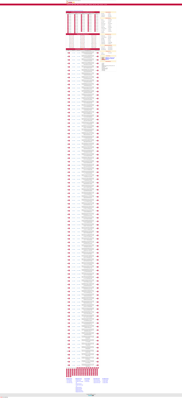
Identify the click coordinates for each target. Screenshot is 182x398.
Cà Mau (109, 24)
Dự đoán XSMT (105, 381)
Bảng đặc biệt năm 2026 (79, 391)
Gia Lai (109, 39)
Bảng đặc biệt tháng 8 (79, 390)
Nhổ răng (103, 70)
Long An (109, 28)
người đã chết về (104, 68)
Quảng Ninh (103, 15)
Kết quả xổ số (69, 378)
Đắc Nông (102, 39)
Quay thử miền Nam (97, 382)
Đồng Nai (109, 26)
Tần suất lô (110, 52)
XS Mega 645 (87, 380)
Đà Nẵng (102, 38)
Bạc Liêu (102, 22)
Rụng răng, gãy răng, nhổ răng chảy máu (108, 65)
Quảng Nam (103, 43)
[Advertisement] (91, 8)
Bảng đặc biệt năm (79, 389)
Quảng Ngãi (110, 42)
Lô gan (102, 52)
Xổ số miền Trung (69, 382)
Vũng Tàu (102, 32)
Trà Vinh (102, 31)
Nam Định (109, 16)
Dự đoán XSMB (105, 380)
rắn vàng (103, 69)
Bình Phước (110, 23)
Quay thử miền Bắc (97, 380)
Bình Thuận (103, 24)
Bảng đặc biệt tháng (79, 388)
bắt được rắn (104, 66)
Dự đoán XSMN (105, 382)
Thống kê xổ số (78, 378)
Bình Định (109, 37)
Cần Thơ (102, 26)
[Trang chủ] (70, 2)
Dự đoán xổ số (105, 378)
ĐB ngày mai (103, 48)
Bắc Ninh (109, 15)
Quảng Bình (103, 42)
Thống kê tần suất (78, 383)
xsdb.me (94, 394)
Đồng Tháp (103, 27)
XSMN (1, 397)
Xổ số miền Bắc (69, 380)
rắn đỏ (103, 63)
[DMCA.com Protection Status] (91, 395)
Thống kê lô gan (78, 380)
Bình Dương (103, 23)
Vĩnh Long (109, 31)
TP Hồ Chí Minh (103, 28)
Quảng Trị (109, 43)
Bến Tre (109, 22)
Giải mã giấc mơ (108, 61)
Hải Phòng (103, 16)
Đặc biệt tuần (110, 48)
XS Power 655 (87, 381)
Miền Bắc (102, 13)
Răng (103, 64)
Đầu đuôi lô (103, 54)
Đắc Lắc (109, 38)
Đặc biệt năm (110, 49)
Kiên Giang (110, 19)
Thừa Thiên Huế (103, 37)
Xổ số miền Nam (69, 381)
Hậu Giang (110, 27)
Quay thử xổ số (96, 378)
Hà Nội (109, 13)
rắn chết (103, 67)
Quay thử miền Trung (97, 381)
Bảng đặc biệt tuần (79, 387)
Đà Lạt (102, 19)
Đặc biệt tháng (103, 49)
